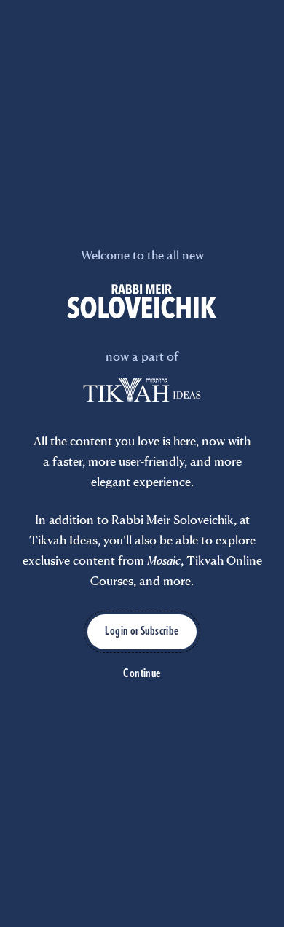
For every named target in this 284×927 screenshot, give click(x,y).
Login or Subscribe (141, 632)
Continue (141, 674)
